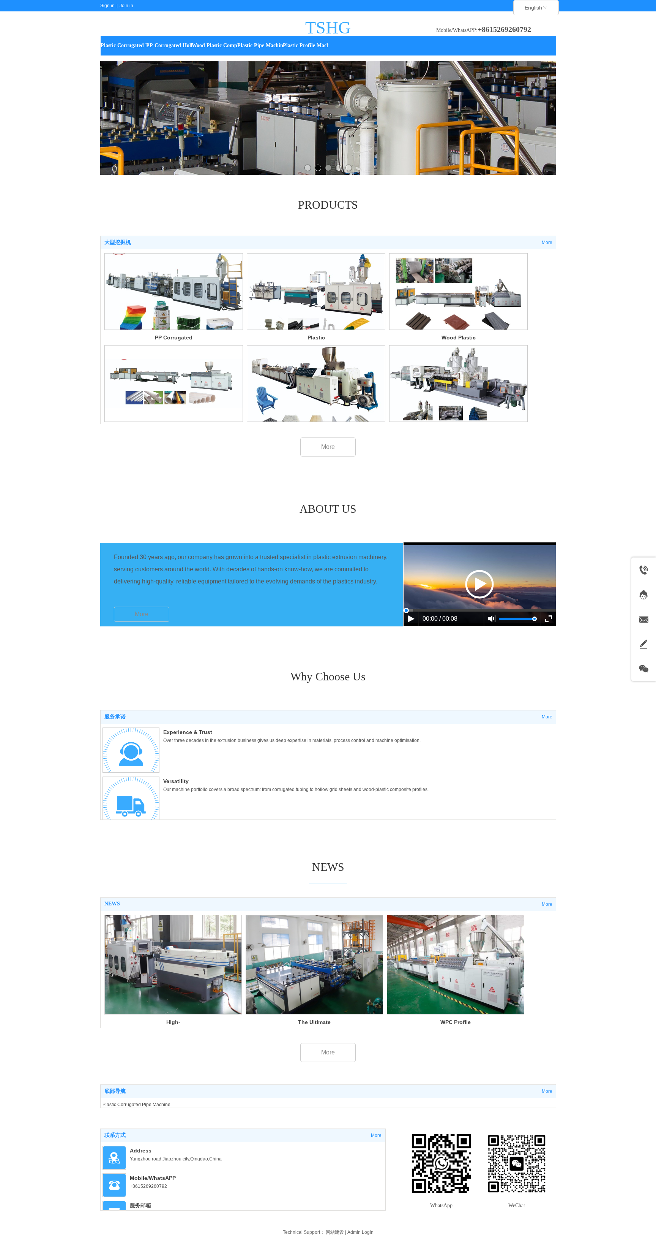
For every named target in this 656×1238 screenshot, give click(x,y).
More (547, 242)
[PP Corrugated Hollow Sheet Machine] (173, 291)
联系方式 (115, 1135)
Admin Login (360, 1232)
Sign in (107, 5)
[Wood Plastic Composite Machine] (458, 291)
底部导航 (115, 1091)
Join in (126, 5)
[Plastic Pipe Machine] (173, 383)
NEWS (112, 904)
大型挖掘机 (117, 242)
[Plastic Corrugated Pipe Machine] (316, 291)
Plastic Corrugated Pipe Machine (136, 1104)
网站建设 (335, 1232)
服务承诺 (115, 717)
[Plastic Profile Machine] (316, 383)
